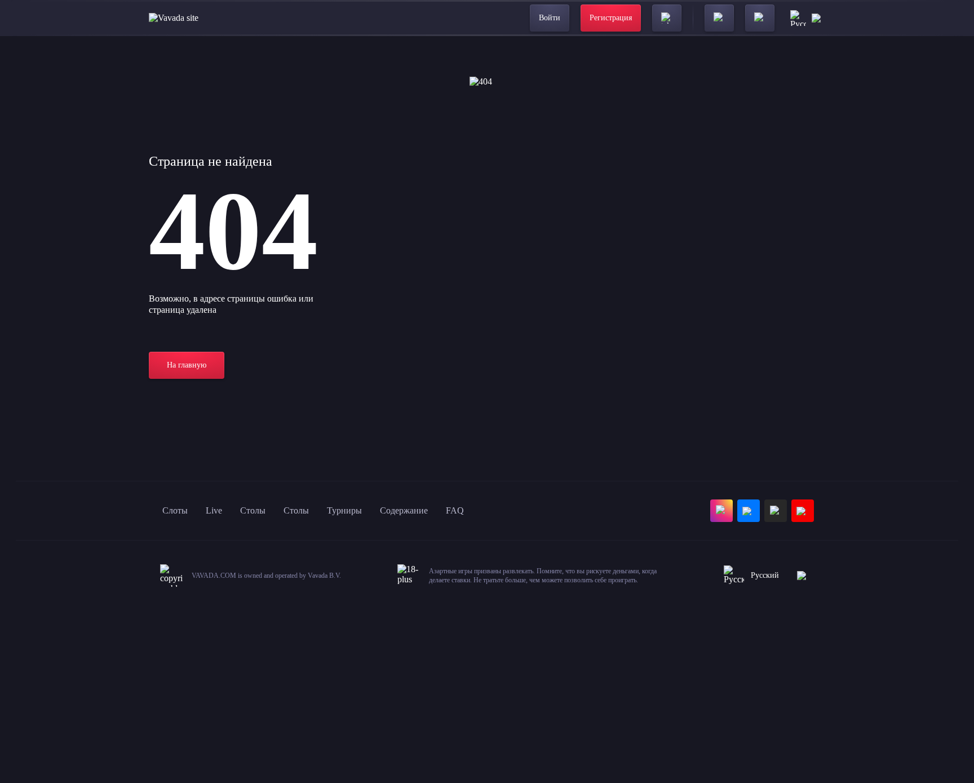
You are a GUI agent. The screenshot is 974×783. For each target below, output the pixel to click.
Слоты (175, 510)
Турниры (344, 510)
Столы (252, 510)
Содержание (404, 510)
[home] (173, 18)
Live (214, 510)
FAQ (455, 510)
